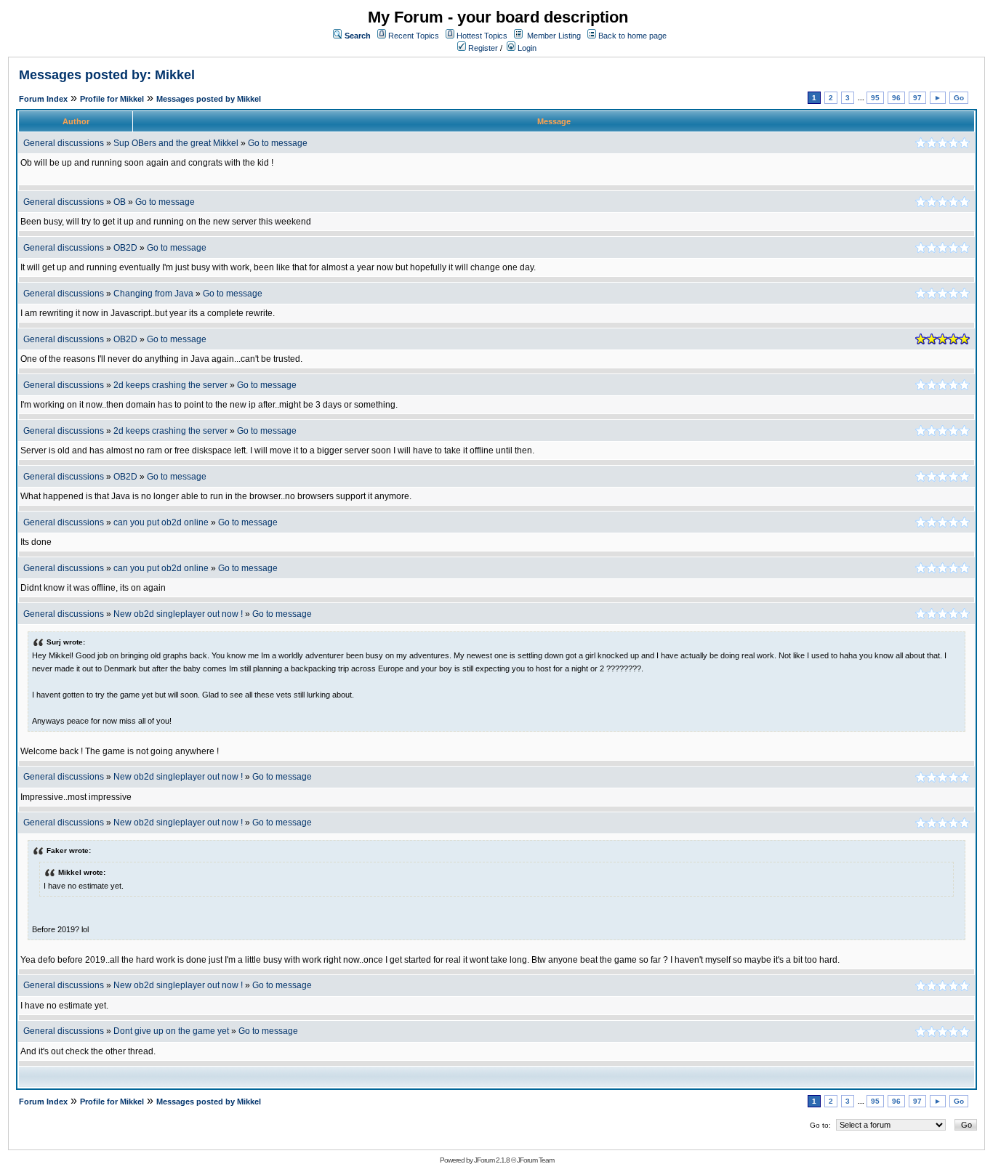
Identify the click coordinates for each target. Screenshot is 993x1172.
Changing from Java (154, 293)
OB (119, 202)
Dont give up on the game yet (171, 1031)
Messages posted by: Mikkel (107, 75)
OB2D (125, 248)
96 (896, 98)
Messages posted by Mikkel (208, 98)
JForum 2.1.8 (492, 1160)
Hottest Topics (482, 35)
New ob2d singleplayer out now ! (178, 614)
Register (482, 48)
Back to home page (632, 35)
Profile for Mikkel (112, 98)
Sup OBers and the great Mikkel (175, 143)
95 (875, 98)
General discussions (63, 143)
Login (525, 48)
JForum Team (535, 1160)
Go (959, 98)
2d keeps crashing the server (170, 385)
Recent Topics (413, 35)
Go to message (277, 143)
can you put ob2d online (161, 522)
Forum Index (43, 98)
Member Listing (554, 35)
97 (917, 98)
